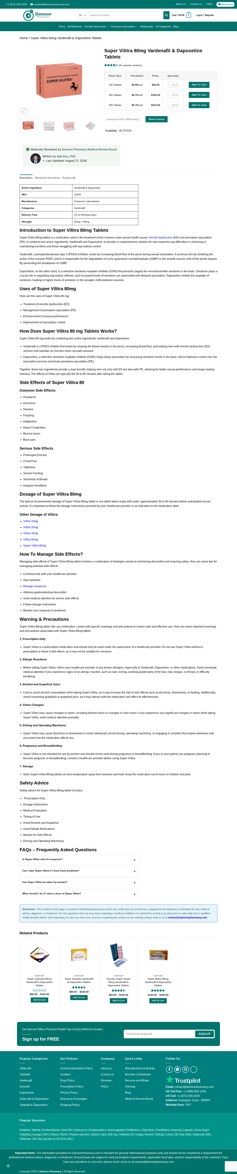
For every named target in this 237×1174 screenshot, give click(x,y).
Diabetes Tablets (30, 1129)
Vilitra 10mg (30, 521)
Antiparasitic (146, 26)
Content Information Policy (76, 1068)
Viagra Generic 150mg (149, 1134)
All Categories (163, 26)
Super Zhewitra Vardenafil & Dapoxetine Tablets (79, 980)
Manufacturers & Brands (140, 1068)
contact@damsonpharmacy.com (194, 1086)
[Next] (93, 81)
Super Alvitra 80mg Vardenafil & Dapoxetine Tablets (158, 982)
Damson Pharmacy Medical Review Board (89, 149)
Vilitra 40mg (30, 533)
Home (62, 26)
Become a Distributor (138, 1074)
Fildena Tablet (58, 1134)
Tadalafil (25, 1074)
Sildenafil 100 (201, 1134)
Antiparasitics (97, 1129)
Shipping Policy (70, 1104)
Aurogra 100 (40, 1134)
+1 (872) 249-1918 (188, 1095)
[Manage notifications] (8, 1166)
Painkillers (162, 1129)
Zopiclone (148, 1129)
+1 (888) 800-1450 (194, 1091)
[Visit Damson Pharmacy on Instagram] (185, 1069)
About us (180, 4)
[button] (181, 15)
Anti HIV (67, 1129)
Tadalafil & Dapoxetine (34, 1104)
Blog (175, 26)
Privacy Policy (69, 1092)
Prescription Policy (71, 1086)
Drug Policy (67, 1080)
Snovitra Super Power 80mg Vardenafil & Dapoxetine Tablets (118, 982)
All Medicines (75, 26)
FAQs (209, 4)
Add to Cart (39, 1000)
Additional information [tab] (47, 178)
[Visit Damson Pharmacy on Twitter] (193, 1069)
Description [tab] (26, 178)
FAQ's (104, 1086)
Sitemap (130, 1086)
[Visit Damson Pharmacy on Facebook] (169, 1069)
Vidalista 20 (126, 1134)
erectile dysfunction (161, 237)
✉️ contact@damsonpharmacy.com (49, 4)
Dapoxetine (27, 1092)
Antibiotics (133, 1129)
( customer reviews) (130, 65)
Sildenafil (25, 1068)
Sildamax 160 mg (30, 1138)
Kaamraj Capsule (182, 1129)
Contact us (196, 4)
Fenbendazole (51, 1129)
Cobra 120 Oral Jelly (178, 1134)
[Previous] (26, 81)
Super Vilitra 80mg (34, 545)
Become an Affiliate (137, 1080)
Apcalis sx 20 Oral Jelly (57, 1138)
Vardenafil (26, 1080)
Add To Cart (199, 84)
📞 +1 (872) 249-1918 (15, 4)
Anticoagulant (116, 1129)
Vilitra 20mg (30, 527)
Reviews (106, 1080)
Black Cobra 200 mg (104, 1134)
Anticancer (80, 1129)
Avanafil (25, 1086)
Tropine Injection (79, 1134)
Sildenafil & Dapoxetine (34, 1098)
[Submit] (166, 15)
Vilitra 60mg (30, 539)
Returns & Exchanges (73, 1098)
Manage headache (34, 586)
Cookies (65, 1074)
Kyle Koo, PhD (66, 156)
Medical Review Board (139, 1098)
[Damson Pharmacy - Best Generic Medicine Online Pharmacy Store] (37, 15)
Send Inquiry (157, 119)
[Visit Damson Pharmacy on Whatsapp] (177, 1069)
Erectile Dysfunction (95, 26)
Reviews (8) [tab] (68, 178)
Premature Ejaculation (123, 26)
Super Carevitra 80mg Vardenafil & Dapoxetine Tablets (39, 982)
